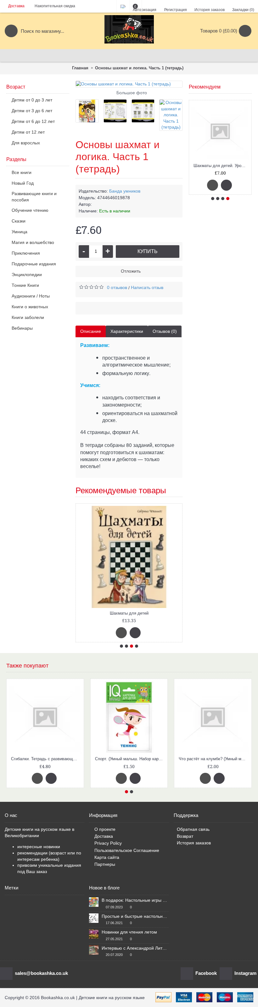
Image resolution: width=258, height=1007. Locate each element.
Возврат (185, 836)
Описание (90, 331)
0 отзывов (117, 287)
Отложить (131, 271)
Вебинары (22, 328)
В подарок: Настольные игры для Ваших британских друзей (135, 900)
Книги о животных (30, 306)
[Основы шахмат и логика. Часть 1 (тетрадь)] (129, 84)
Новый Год (23, 183)
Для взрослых (26, 142)
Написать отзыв (147, 287)
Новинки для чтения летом (129, 932)
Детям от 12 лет (28, 132)
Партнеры (104, 864)
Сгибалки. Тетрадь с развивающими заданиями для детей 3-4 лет (46, 758)
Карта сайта (106, 857)
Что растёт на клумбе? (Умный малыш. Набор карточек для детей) (214, 758)
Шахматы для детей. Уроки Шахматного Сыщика (221, 165)
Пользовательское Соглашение (126, 850)
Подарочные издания (34, 263)
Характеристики (126, 331)
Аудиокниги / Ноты (31, 295)
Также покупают (27, 666)
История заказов (194, 842)
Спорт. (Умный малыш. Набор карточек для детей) (130, 758)
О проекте (104, 829)
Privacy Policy (108, 843)
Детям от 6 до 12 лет (33, 121)
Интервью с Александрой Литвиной (135, 948)
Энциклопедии (27, 274)
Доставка (103, 836)
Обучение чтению (30, 210)
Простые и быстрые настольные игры (135, 916)
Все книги (21, 172)
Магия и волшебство (33, 242)
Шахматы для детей (129, 613)
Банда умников (124, 191)
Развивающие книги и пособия (34, 196)
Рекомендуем (205, 87)
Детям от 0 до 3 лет (32, 99)
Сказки (18, 220)
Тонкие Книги (25, 285)
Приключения (26, 253)
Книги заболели (28, 317)
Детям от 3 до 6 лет (32, 110)
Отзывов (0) (165, 331)
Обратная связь (193, 829)
